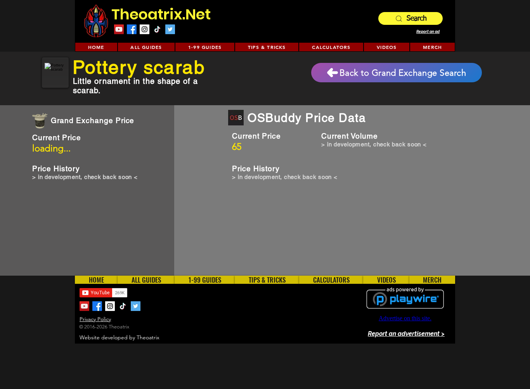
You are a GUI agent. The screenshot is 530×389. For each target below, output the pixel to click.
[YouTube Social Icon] (119, 29)
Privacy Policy (95, 319)
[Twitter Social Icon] (170, 29)
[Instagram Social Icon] (144, 29)
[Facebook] (132, 29)
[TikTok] (157, 29)
